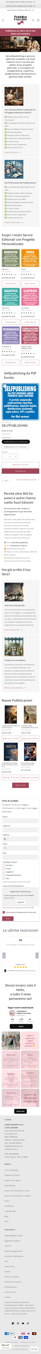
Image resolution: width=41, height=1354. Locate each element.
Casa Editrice (9, 1206)
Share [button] (6, 481)
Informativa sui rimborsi (28, 1342)
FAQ (6, 1261)
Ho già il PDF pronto (12, 222)
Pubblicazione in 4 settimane (15, 447)
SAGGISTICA (5, 308)
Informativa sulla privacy (21, 1346)
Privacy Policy (9, 1266)
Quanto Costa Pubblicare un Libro (17, 1191)
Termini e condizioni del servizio (18, 1349)
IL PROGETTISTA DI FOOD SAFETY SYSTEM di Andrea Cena (10, 765)
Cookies (7, 1272)
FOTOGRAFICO (6, 347)
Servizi (7, 1201)
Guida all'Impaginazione (14, 1251)
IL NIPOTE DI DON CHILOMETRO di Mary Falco (29, 727)
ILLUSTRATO (25, 308)
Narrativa (9, 865)
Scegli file (20, 902)
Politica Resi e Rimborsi (13, 1282)
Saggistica (9, 872)
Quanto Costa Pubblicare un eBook (18, 1196)
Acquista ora (20, 471)
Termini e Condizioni (12, 1277)
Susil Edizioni (14, 1342)
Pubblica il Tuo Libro (12, 1175)
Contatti (8, 1297)
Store (7, 1221)
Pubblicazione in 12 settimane (16, 442)
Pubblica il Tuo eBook (13, 1180)
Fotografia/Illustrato (13, 875)
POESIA (23, 269)
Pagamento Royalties (12, 1241)
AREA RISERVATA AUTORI (13, 1236)
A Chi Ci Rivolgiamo (12, 1170)
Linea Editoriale (10, 1211)
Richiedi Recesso (11, 1287)
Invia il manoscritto (12, 630)
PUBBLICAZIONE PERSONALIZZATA (26, 347)
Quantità (5, 452)
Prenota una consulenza (14, 688)
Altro (7, 878)
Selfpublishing (10, 1186)
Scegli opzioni (11, 283)
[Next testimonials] (37, 955)
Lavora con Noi (10, 1292)
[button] (2, 20)
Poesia (8, 868)
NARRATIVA (5, 269)
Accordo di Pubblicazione (14, 1256)
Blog (6, 1216)
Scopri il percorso (11, 152)
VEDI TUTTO (20, 785)
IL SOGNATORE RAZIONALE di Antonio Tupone (11, 727)
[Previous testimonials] (4, 955)
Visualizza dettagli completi (26, 480)
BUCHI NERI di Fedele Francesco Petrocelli (28, 764)
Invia (8, 918)
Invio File (8, 1246)
